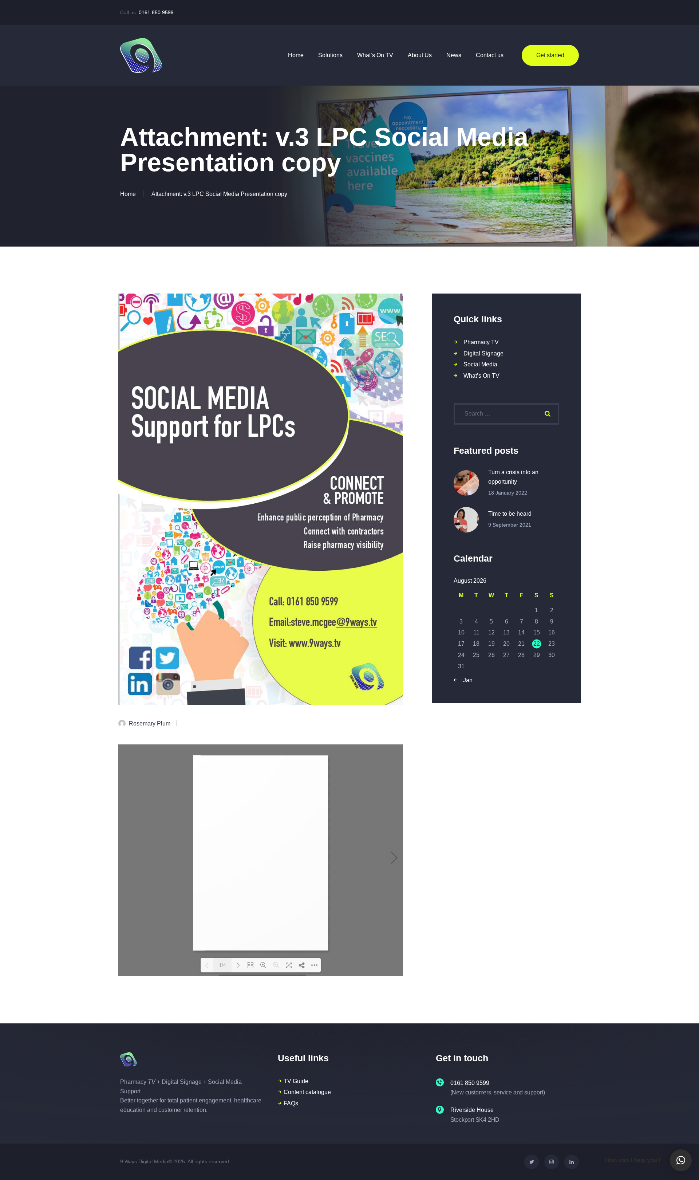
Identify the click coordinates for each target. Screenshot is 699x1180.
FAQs (291, 1103)
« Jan (465, 680)
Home (128, 194)
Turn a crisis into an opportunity (513, 477)
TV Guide (296, 1081)
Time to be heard (510, 514)
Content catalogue (307, 1092)
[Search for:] (506, 413)
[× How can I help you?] (681, 1160)
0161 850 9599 (156, 12)
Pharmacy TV (481, 342)
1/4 (222, 965)
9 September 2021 (509, 525)
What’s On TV (481, 376)
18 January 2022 (507, 493)
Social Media (480, 364)
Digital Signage (483, 353)
